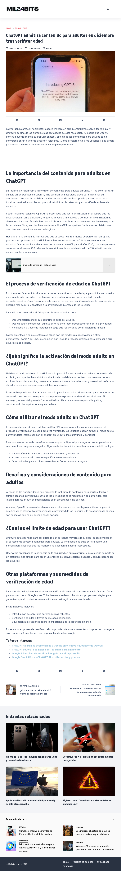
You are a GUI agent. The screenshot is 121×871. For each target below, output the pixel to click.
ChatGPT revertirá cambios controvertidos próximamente (46, 649)
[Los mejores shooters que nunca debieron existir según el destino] (68, 830)
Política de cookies (82, 862)
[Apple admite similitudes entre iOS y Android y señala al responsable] (32, 781)
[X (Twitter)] (39, 120)
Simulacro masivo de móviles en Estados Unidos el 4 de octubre (36, 833)
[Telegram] (82, 120)
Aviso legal (103, 862)
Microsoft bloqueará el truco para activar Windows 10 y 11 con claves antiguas (37, 847)
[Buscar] (108, 9)
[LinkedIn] (60, 120)
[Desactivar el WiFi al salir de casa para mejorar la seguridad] (89, 737)
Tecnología (34, 48)
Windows (23, 840)
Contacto (68, 866)
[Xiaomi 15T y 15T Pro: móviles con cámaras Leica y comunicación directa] (32, 737)
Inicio (66, 862)
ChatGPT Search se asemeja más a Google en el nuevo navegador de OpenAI (57, 645)
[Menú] (113, 9)
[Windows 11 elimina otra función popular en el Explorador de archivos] (68, 846)
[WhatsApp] (104, 120)
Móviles (22, 827)
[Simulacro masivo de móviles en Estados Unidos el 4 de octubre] (11, 830)
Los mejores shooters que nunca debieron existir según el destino (93, 833)
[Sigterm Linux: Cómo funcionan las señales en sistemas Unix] (89, 781)
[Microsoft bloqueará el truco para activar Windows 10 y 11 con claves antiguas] (11, 846)
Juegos (79, 827)
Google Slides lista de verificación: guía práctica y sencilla (46, 653)
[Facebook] (17, 120)
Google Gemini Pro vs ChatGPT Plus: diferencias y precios (46, 657)
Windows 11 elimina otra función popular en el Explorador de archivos (95, 848)
